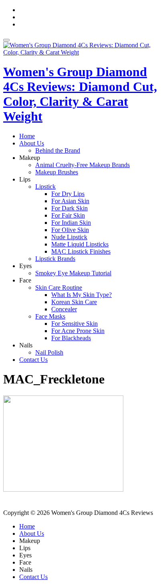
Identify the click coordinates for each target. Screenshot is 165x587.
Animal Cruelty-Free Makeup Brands (82, 164)
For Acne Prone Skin (78, 330)
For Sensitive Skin (74, 323)
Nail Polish (49, 352)
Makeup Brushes (56, 172)
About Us (31, 143)
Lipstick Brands (55, 258)
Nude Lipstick (69, 237)
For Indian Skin (71, 222)
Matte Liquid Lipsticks (80, 244)
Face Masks (50, 316)
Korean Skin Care (74, 302)
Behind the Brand (57, 150)
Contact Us (33, 359)
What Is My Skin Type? (81, 294)
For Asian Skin (70, 201)
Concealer (64, 309)
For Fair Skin (68, 215)
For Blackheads (71, 338)
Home (27, 136)
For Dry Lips (68, 193)
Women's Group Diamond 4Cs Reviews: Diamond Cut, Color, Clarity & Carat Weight (80, 94)
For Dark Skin (69, 208)
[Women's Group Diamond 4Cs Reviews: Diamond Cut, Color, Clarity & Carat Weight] (82, 52)
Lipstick (45, 186)
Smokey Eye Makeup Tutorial (73, 273)
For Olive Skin (70, 229)
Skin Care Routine (58, 287)
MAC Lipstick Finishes (81, 251)
